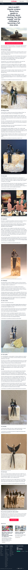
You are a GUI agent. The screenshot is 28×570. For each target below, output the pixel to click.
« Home (2, 3)
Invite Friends (7, 554)
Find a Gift (6, 560)
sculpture (21, 184)
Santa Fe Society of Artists (8, 76)
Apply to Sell (11, 553)
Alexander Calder (18, 304)
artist (9, 49)
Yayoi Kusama (13, 304)
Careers (1, 551)
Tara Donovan (9, 305)
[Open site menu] (1, 1)
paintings (4, 129)
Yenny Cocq (3, 45)
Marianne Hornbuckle (6, 367)
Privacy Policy (10, 568)
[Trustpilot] (22, 551)
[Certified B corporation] (20, 548)
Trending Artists (14, 3)
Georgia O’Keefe (24, 239)
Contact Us (1, 555)
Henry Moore (9, 304)
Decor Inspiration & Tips (17, 537)
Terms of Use (6, 568)
